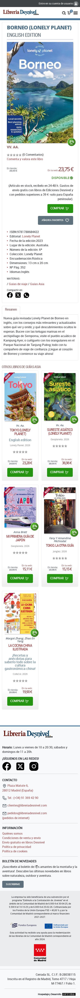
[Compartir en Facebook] (10, 295)
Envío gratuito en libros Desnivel (23, 842)
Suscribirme (13, 884)
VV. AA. (13, 147)
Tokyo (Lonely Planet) (20, 432)
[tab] (11, 310)
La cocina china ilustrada (20, 647)
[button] (64, 13)
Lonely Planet (31, 236)
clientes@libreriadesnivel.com (27, 805)
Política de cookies (14, 851)
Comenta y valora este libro (25, 159)
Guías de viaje (18, 284)
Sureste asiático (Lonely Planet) (60, 431)
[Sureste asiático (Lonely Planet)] (60, 397)
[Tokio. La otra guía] (60, 510)
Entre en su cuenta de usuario (56, 3)
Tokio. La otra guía (60, 545)
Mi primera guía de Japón (20, 538)
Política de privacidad (16, 847)
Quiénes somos (12, 833)
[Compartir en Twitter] (18, 295)
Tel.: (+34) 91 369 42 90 (22, 798)
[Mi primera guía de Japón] (20, 507)
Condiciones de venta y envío (21, 838)
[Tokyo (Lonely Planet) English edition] (20, 397)
